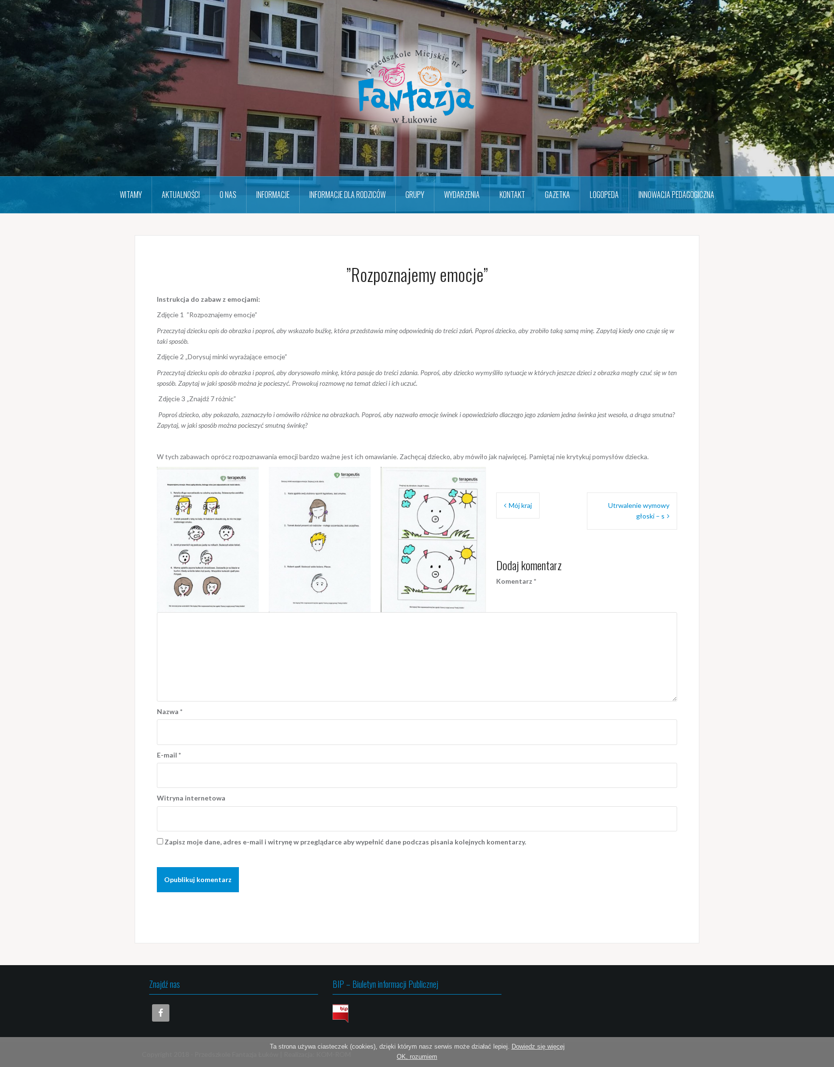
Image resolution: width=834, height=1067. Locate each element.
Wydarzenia (462, 194)
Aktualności (181, 194)
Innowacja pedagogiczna (676, 194)
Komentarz (516, 581)
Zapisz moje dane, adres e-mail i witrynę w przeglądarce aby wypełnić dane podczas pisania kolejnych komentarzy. (345, 842)
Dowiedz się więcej (538, 1046)
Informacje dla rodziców (347, 194)
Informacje (273, 194)
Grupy (414, 194)
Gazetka (557, 194)
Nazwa (169, 711)
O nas (228, 194)
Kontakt (512, 194)
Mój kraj (520, 505)
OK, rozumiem (417, 1056)
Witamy (131, 194)
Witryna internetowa (191, 798)
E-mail (169, 755)
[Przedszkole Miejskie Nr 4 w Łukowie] (417, 87)
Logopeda (604, 194)
